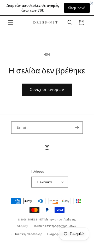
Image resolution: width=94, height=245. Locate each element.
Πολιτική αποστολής (28, 234)
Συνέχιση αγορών (47, 89)
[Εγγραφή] (77, 127)
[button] (10, 22)
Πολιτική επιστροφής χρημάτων (55, 226)
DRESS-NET (36, 219)
